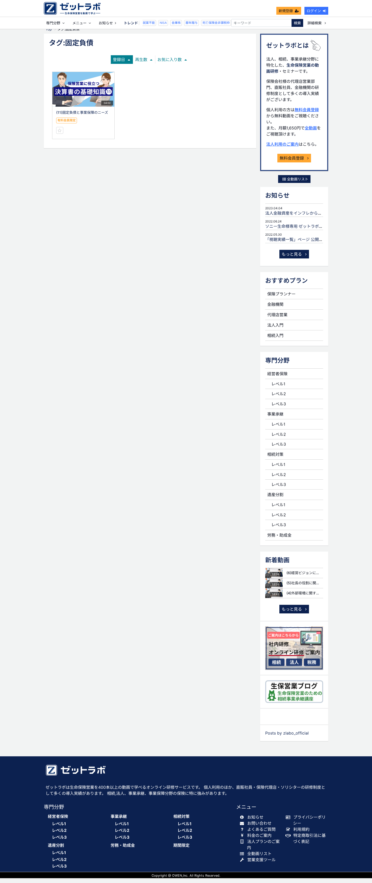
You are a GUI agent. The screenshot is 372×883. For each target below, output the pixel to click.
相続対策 (275, 454)
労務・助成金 (279, 535)
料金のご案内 (259, 835)
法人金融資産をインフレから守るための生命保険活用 (313, 213)
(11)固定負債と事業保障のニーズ (82, 112)
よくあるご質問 (261, 829)
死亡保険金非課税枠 (212, 23)
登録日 (119, 59)
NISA (159, 23)
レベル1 (278, 383)
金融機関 (275, 304)
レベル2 (278, 393)
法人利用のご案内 (282, 144)
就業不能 (145, 23)
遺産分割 (275, 494)
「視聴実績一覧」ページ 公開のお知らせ (302, 239)
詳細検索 (315, 23)
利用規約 (301, 829)
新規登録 (286, 11)
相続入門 (275, 335)
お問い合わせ (259, 823)
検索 (297, 23)
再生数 (141, 59)
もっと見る (292, 254)
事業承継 (275, 414)
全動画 (311, 127)
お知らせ (106, 23)
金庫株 (172, 23)
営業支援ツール (261, 859)
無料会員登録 (307, 109)
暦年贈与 (188, 23)
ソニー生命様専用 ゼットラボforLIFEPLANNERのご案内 (316, 226)
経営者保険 (277, 373)
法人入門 (275, 325)
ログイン (314, 11)
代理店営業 (277, 314)
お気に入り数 (169, 59)
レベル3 (278, 403)
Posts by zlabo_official (287, 733)
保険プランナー (281, 293)
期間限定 (181, 845)
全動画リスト (297, 179)
